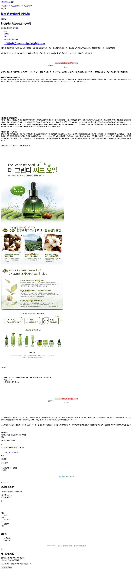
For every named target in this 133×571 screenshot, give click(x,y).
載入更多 (3, 459)
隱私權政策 (77, 546)
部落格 (6, 34)
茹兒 (2, 437)
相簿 (5, 31)
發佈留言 (3, 470)
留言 (14, 447)
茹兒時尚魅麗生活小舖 (15, 14)
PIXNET (53, 546)
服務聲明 (83, 546)
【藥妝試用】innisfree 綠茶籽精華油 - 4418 (24, 43)
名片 (5, 36)
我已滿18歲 (4, 567)
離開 (10, 567)
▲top (2, 455)
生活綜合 (15, 28)
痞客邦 (11, 447)
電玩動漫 (15, 452)
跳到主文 (4, 19)
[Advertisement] (16, 98)
